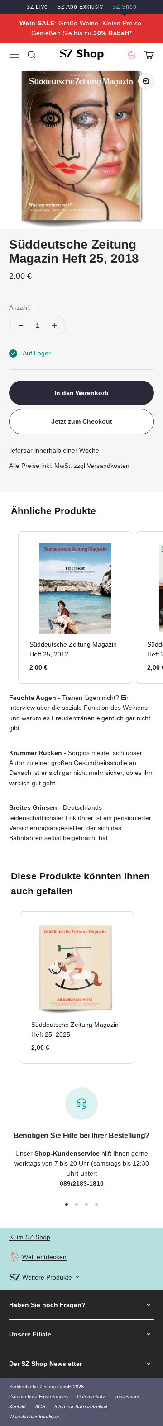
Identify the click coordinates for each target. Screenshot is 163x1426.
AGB (40, 1406)
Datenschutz (91, 1396)
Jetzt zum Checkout (81, 421)
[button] (9, 607)
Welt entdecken (44, 1257)
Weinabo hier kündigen (34, 1416)
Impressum (126, 1396)
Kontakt (17, 1406)
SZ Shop (124, 7)
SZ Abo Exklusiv (80, 7)
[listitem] (75, 607)
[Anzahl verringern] (21, 325)
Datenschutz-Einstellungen (38, 1396)
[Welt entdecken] (14, 1256)
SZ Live (37, 7)
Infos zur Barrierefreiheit (80, 1406)
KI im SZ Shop (29, 1237)
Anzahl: (19, 307)
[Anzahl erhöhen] (54, 325)
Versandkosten (108, 465)
